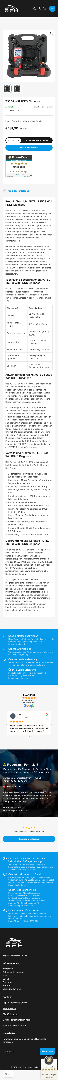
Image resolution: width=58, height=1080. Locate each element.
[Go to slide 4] (31, 736)
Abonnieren (47, 1051)
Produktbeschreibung (18, 190)
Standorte (7, 982)
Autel (26, 905)
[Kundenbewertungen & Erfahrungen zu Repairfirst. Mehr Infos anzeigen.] (18, 165)
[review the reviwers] (47, 715)
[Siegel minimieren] (55, 1060)
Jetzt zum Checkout (29, 147)
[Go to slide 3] (29, 736)
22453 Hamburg (10, 1014)
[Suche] (34, 9)
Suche (6, 979)
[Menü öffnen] (52, 9)
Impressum (8, 968)
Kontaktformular (13, 807)
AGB (5, 975)
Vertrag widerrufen (12, 989)
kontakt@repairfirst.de (16, 810)
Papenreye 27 (9, 1008)
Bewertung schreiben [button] (29, 839)
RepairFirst (22, 1067)
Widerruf (7, 985)
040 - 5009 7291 (13, 786)
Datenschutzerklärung (13, 972)
